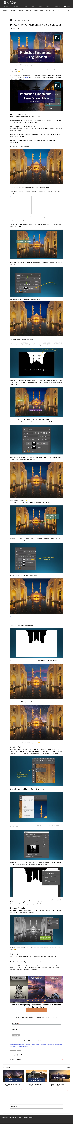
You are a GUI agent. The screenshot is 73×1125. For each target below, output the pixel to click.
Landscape (28, 10)
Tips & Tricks (13, 1050)
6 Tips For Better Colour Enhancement (57, 1084)
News (41, 10)
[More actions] (62, 20)
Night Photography (50, 10)
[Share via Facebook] (10, 1055)
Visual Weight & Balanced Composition (35, 1084)
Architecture (12, 10)
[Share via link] (21, 1055)
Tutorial (19, 1050)
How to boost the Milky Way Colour (12, 1084)
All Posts (5, 10)
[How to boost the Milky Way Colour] (13, 1076)
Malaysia (36, 10)
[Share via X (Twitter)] (14, 1055)
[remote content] (36, 205)
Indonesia (20, 10)
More (59, 10)
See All (68, 1067)
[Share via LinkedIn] (17, 1055)
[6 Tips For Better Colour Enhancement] (59, 1076)
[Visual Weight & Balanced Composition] (36, 1076)
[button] (15, 6)
